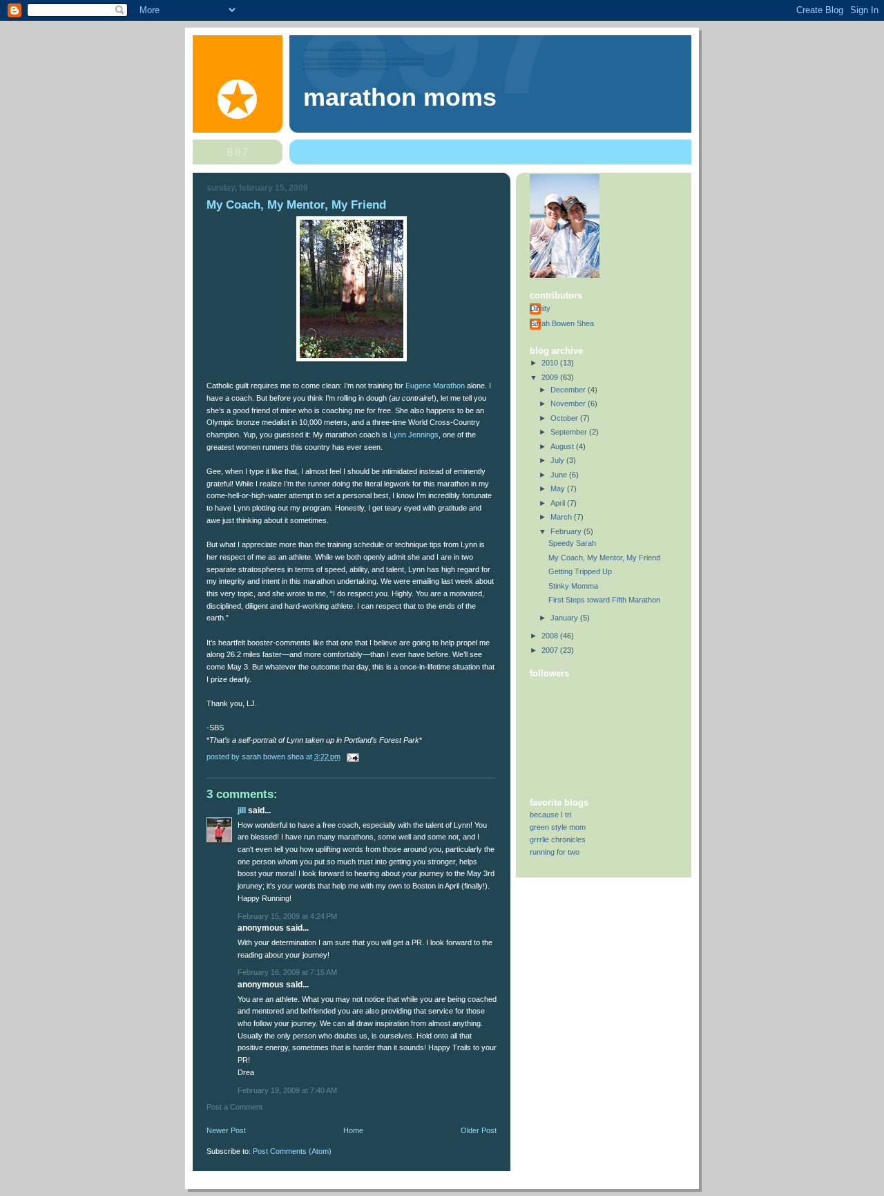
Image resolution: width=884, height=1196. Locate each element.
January (565, 618)
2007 (550, 650)
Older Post (479, 1130)
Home (353, 1130)
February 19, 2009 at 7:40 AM (287, 1090)
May (558, 488)
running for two (554, 852)
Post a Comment (234, 1107)
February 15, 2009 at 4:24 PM (287, 916)
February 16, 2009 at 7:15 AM (287, 972)
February (567, 531)
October (565, 418)
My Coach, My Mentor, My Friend (604, 557)
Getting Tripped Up (580, 571)
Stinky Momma (573, 586)
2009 (550, 377)
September (569, 432)
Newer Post (226, 1130)
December (569, 390)
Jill (242, 810)
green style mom (558, 827)
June (559, 475)
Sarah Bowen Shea (562, 323)
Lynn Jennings (414, 434)
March (562, 517)
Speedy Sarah (572, 543)
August (563, 446)
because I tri (550, 814)
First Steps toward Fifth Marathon (604, 600)
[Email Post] (352, 756)
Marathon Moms (400, 97)
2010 (550, 363)
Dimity (540, 308)
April (558, 503)
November (569, 403)
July (558, 460)
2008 (550, 636)
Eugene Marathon (436, 385)
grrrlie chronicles (558, 839)
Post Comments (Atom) (292, 1151)
